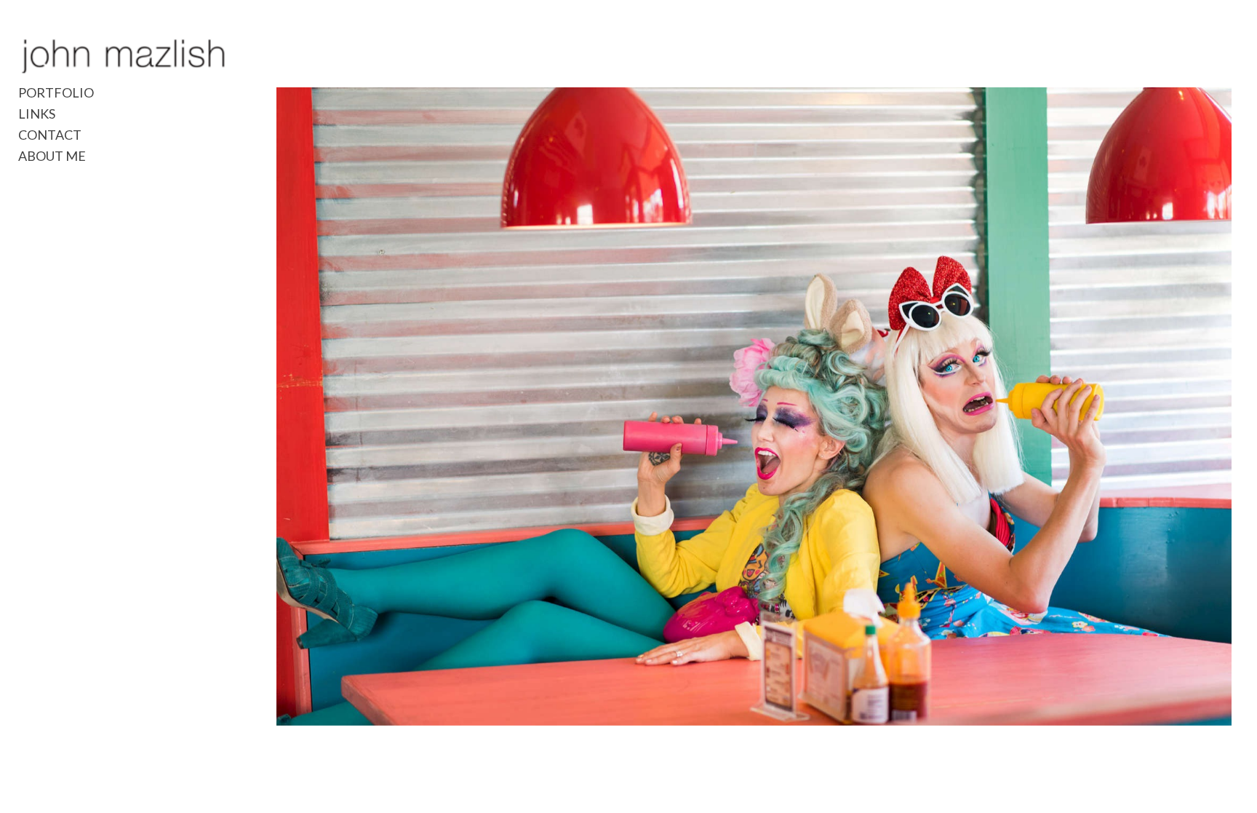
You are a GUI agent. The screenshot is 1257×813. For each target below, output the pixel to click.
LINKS (36, 114)
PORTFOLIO (56, 92)
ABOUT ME (52, 156)
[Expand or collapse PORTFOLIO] (104, 92)
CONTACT (49, 135)
